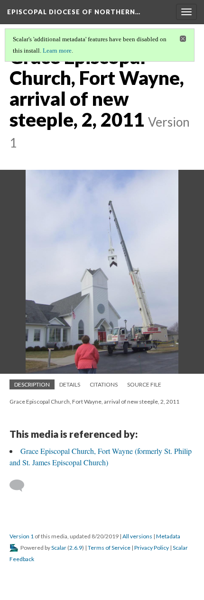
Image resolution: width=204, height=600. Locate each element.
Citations (104, 384)
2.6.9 (75, 547)
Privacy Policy (151, 547)
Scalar (58, 547)
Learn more (57, 50)
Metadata (168, 536)
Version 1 (21, 536)
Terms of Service (109, 547)
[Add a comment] (21, 486)
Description (32, 384)
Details (69, 384)
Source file (144, 384)
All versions (137, 536)
